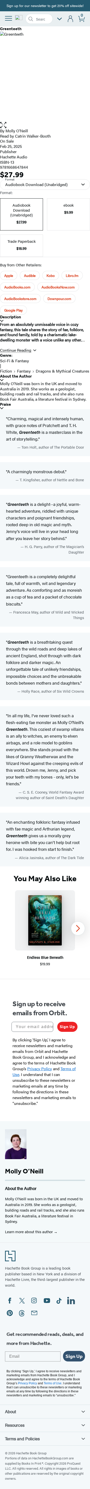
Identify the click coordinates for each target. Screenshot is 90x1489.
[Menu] (8, 18)
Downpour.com (59, 298)
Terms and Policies (22, 1439)
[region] (45, 928)
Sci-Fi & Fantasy (14, 361)
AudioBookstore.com (20, 298)
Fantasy (24, 371)
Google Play (13, 310)
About (10, 1411)
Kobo (50, 275)
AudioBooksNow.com (58, 286)
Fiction (6, 371)
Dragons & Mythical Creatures (62, 371)
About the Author (16, 376)
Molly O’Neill (17, 131)
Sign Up (67, 1026)
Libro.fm (72, 275)
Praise (5, 404)
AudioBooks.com (17, 286)
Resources (14, 1425)
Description (10, 317)
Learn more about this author (29, 1231)
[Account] (70, 19)
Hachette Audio (13, 157)
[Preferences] (59, 19)
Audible (30, 275)
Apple (8, 275)
